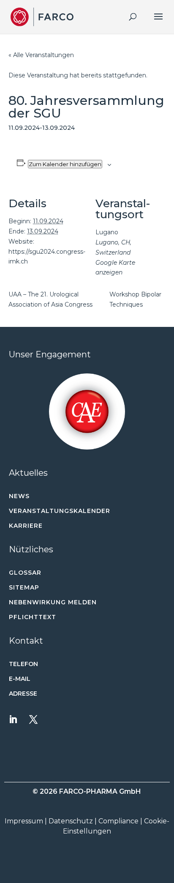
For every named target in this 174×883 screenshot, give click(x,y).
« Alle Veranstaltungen (41, 55)
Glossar (25, 572)
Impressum (24, 821)
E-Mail (19, 679)
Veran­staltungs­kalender (59, 511)
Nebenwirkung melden (53, 602)
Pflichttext (32, 617)
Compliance (118, 821)
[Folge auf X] (33, 719)
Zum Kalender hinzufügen (65, 164)
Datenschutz (71, 821)
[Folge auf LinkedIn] (13, 719)
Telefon (23, 664)
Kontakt (26, 641)
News (19, 496)
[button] (87, 411)
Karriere (26, 525)
